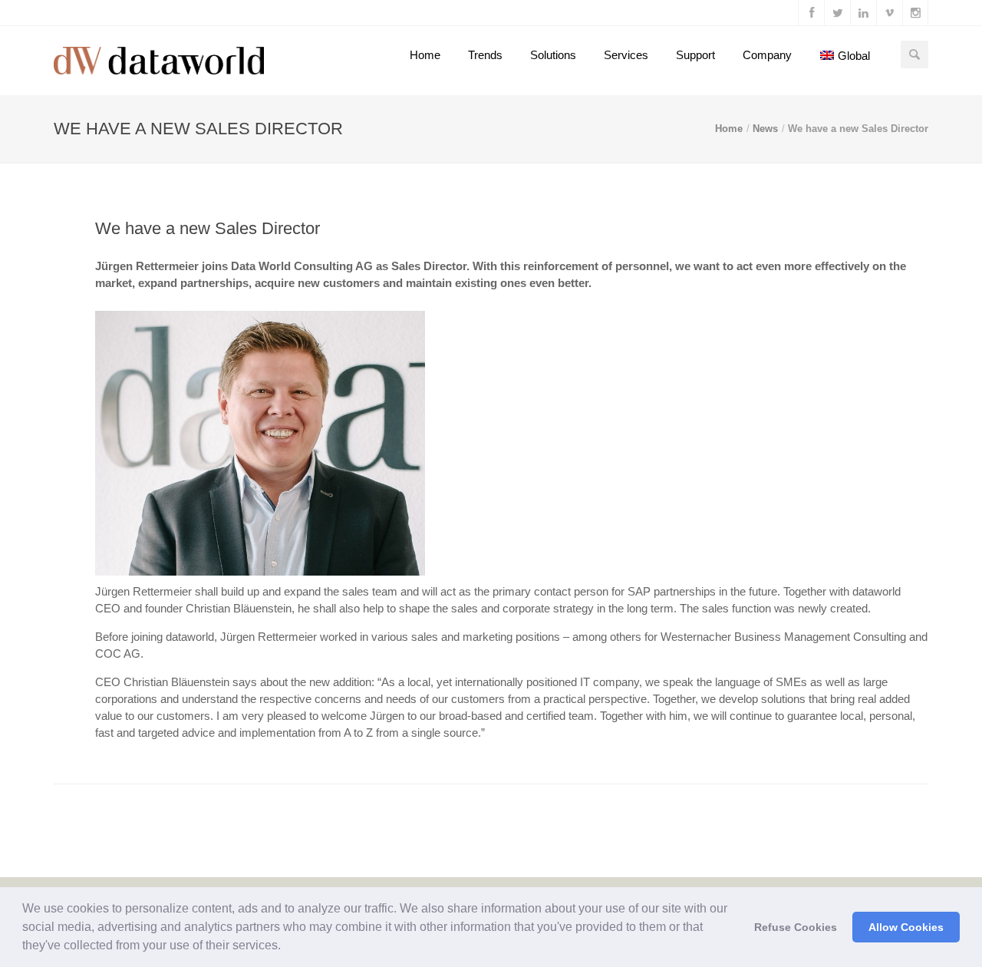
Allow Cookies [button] (906, 927)
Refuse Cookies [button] (795, 927)
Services (626, 54)
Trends (485, 54)
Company (767, 54)
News (765, 128)
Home (425, 54)
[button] (286, 947)
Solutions (553, 54)
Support (695, 54)
